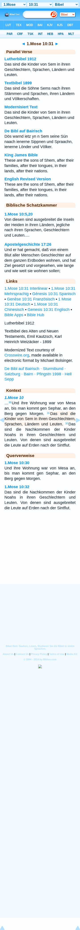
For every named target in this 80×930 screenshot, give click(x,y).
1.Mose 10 (14, 397)
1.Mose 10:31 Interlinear (26, 288)
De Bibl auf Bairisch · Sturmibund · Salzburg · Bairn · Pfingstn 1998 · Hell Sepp (38, 374)
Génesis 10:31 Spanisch (54, 294)
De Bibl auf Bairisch (23, 131)
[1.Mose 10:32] (74, 430)
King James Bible (21, 155)
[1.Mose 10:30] (5, 430)
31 (48, 413)
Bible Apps (13, 315)
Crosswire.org (16, 355)
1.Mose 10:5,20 (18, 214)
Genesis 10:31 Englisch (49, 309)
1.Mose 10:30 (16, 463)
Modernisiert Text (21, 107)
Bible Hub (35, 315)
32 (66, 423)
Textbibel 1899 (18, 83)
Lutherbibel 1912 (20, 59)
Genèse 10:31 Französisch (31, 299)
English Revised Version (27, 179)
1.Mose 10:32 (16, 487)
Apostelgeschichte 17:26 (27, 244)
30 (10, 402)
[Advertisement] (40, 556)
